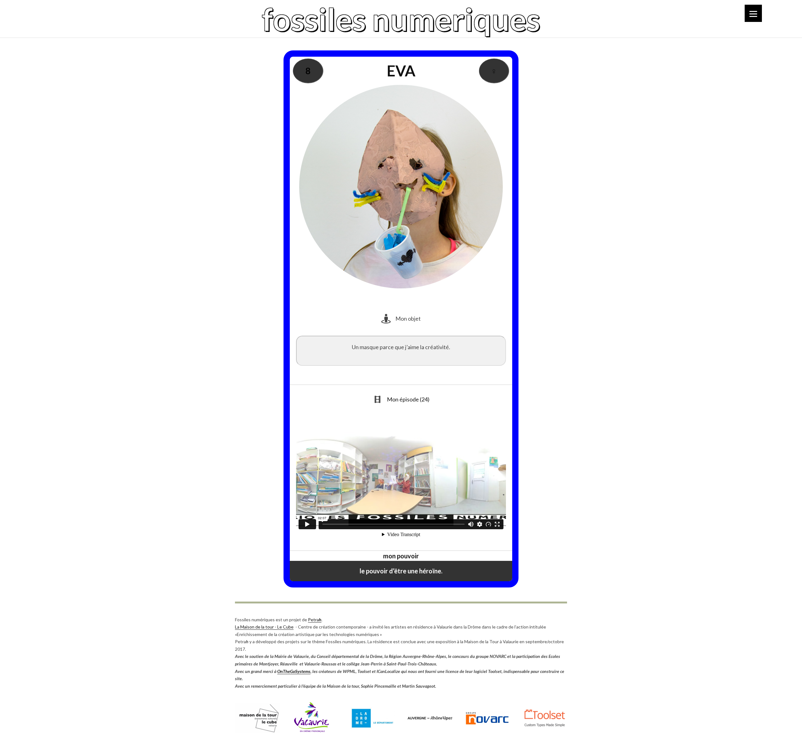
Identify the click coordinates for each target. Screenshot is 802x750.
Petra (314, 619)
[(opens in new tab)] (257, 731)
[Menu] (753, 13)
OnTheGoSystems (293, 671)
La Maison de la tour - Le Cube (264, 626)
